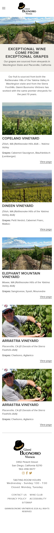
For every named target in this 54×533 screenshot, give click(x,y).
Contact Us (19, 495)
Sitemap (27, 503)
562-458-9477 (27, 469)
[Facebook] (27, 473)
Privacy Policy (17, 499)
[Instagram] (23, 473)
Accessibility (38, 499)
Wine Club (36, 495)
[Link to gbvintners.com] (27, 8)
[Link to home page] (27, 448)
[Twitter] (30, 473)
